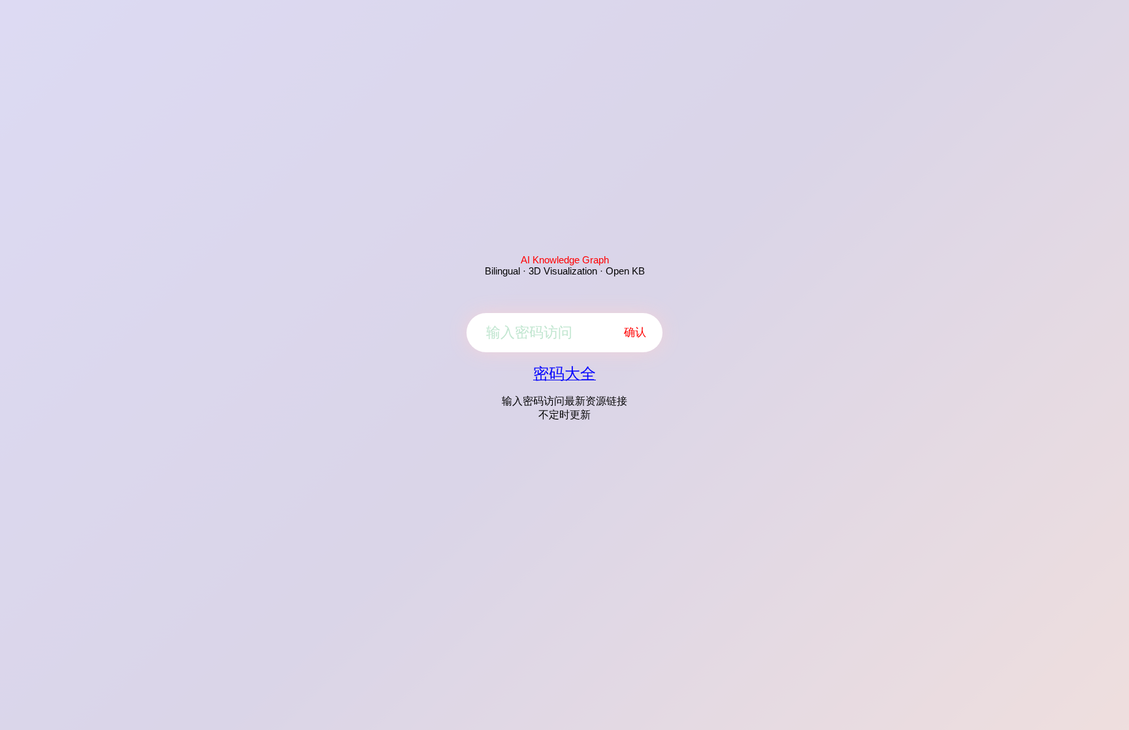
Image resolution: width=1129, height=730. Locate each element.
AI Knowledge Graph (565, 259)
